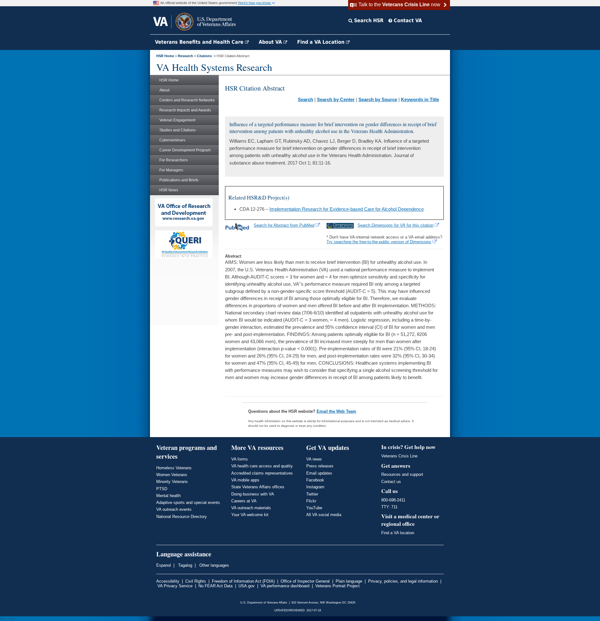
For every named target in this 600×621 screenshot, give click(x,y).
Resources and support (402, 474)
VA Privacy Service (175, 586)
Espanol (163, 565)
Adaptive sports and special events (188, 502)
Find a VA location (397, 532)
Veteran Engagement (177, 120)
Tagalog (184, 565)
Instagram (315, 487)
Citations (204, 56)
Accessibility (167, 581)
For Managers (171, 170)
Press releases (319, 466)
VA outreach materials (251, 507)
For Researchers (173, 160)
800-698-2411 (393, 500)
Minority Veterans (172, 481)
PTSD (161, 488)
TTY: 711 (389, 507)
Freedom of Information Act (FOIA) (243, 581)
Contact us (391, 481)
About (164, 90)
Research (185, 56)
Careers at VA (244, 501)
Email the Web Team (336, 411)
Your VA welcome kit (249, 514)
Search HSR (367, 20)
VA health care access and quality (262, 466)
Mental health (168, 495)
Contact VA (407, 20)
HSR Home (165, 56)
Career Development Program (185, 150)
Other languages (213, 565)
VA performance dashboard (285, 586)
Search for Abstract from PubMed (284, 225)
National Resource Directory (181, 516)
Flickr (311, 501)
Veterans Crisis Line (399, 456)
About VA (271, 42)
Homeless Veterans (174, 468)
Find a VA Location (321, 42)
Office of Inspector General (305, 581)
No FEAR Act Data (215, 586)
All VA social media (323, 514)
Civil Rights (195, 581)
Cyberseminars (172, 140)
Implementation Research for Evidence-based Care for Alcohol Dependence (346, 209)
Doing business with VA (252, 494)
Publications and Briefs (178, 180)
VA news (314, 459)
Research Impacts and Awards (185, 110)
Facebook (315, 480)
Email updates (319, 473)
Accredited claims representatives (262, 473)
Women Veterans (171, 474)
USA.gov (246, 586)
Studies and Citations (177, 130)
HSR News (168, 190)
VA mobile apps (245, 480)
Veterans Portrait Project (337, 586)
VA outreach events (174, 509)
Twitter (312, 494)
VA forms (239, 459)
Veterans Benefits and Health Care (200, 42)
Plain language (349, 581)
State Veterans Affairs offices (257, 487)
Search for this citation (395, 225)
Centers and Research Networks (187, 100)
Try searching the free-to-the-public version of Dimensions (379, 241)
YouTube (314, 507)
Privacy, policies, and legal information (403, 581)
